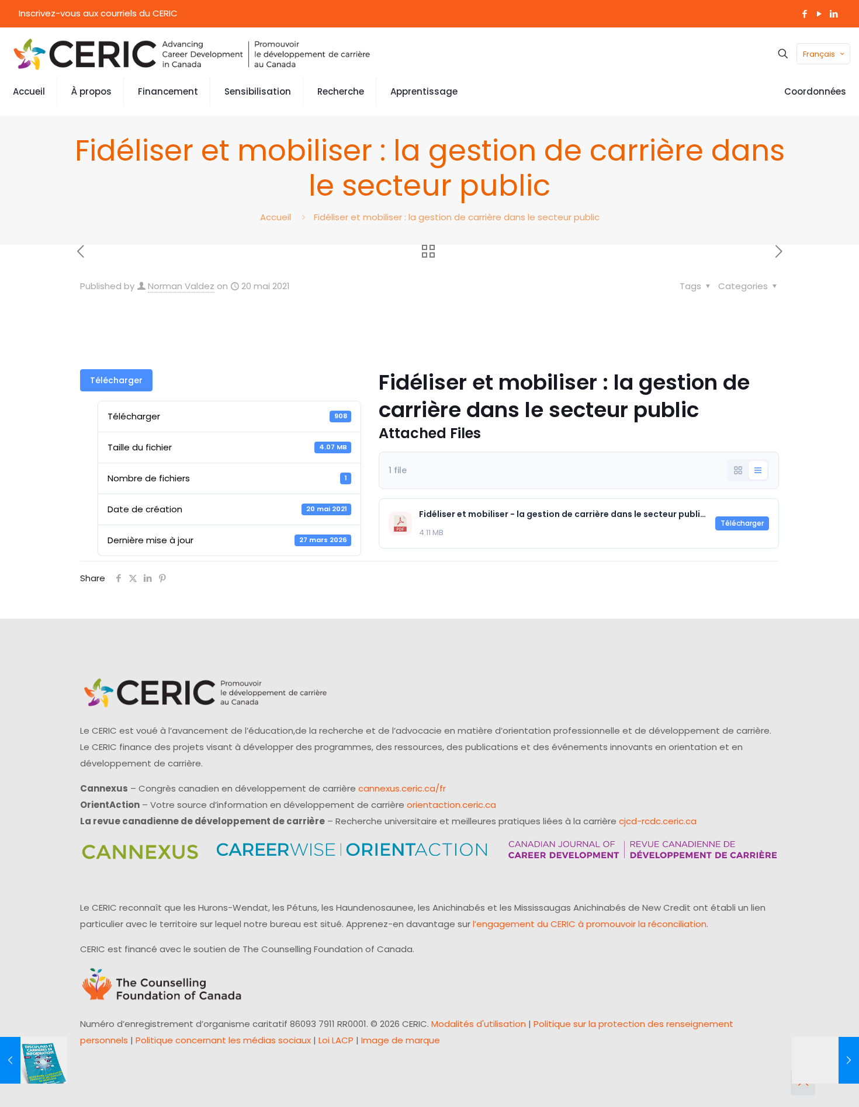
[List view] (758, 470)
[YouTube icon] (819, 14)
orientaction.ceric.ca (451, 805)
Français (819, 54)
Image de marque (400, 1040)
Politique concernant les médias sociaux (223, 1040)
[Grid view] (738, 470)
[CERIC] (192, 53)
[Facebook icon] (804, 14)
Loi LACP (336, 1040)
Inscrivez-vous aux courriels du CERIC (98, 13)
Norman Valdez (181, 286)
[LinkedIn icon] (833, 14)
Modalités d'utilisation (478, 1024)
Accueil (275, 217)
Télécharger (116, 380)
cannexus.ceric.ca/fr (402, 788)
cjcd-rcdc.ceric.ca (658, 821)
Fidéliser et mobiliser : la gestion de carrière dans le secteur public (457, 217)
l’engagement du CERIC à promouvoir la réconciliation (589, 924)
